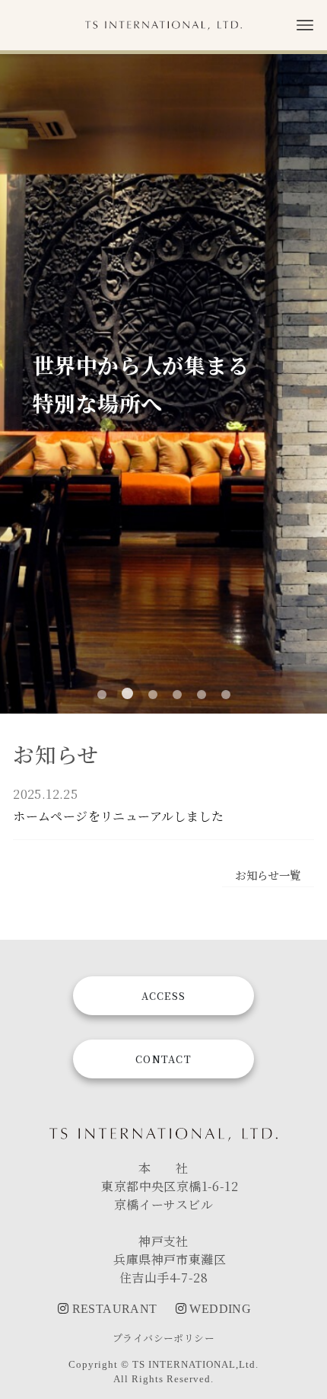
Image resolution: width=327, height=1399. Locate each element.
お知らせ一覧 (267, 875)
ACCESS (163, 996)
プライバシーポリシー (163, 1337)
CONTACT (163, 1059)
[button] (101, 694)
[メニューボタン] (305, 25)
